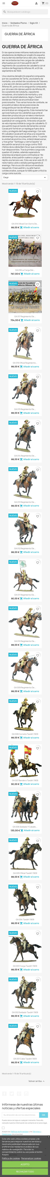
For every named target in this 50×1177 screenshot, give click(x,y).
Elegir (25, 177)
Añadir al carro (29, 227)
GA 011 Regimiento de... (25, 595)
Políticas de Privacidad (19, 1132)
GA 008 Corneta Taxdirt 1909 (25, 734)
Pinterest (19, 1094)
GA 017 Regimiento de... (25, 316)
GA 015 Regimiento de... (25, 409)
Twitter (12, 1094)
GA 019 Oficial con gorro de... (25, 224)
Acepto (25, 1164)
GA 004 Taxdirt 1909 (25, 919)
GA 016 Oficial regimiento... (25, 363)
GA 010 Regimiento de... (25, 641)
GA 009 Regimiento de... (25, 687)
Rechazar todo (25, 1171)
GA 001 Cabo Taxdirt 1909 (25, 1058)
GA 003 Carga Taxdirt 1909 (25, 966)
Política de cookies (11, 1158)
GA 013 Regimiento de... (25, 502)
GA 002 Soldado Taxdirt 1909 (25, 1012)
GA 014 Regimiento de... (25, 455)
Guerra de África (20, 34)
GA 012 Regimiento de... (25, 548)
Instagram (26, 1094)
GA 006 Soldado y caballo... (25, 827)
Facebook (4, 1094)
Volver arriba (37, 1081)
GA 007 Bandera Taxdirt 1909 (25, 780)
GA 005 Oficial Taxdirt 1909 (25, 873)
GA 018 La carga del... (25, 270)
